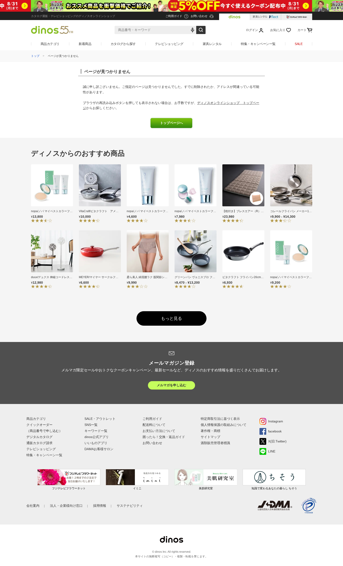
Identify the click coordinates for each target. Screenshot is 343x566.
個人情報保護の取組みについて (223, 425)
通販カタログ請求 (39, 443)
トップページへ (171, 123)
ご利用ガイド (152, 419)
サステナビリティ (130, 505)
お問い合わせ (152, 443)
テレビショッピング (169, 44)
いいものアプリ (95, 443)
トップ (35, 56)
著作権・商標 (210, 431)
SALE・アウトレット (100, 419)
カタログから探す (123, 44)
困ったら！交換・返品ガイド (164, 437)
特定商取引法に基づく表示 (220, 419)
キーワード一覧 (95, 431)
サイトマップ (210, 437)
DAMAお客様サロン (98, 449)
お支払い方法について (159, 431)
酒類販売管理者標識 (215, 443)
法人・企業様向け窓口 (66, 505)
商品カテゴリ (50, 44)
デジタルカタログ (39, 437)
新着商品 (85, 44)
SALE (298, 44)
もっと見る (171, 318)
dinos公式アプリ (96, 437)
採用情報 (99, 505)
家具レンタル (212, 44)
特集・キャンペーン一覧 (258, 44)
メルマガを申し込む (171, 385)
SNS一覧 (91, 425)
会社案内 (32, 505)
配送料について (154, 425)
